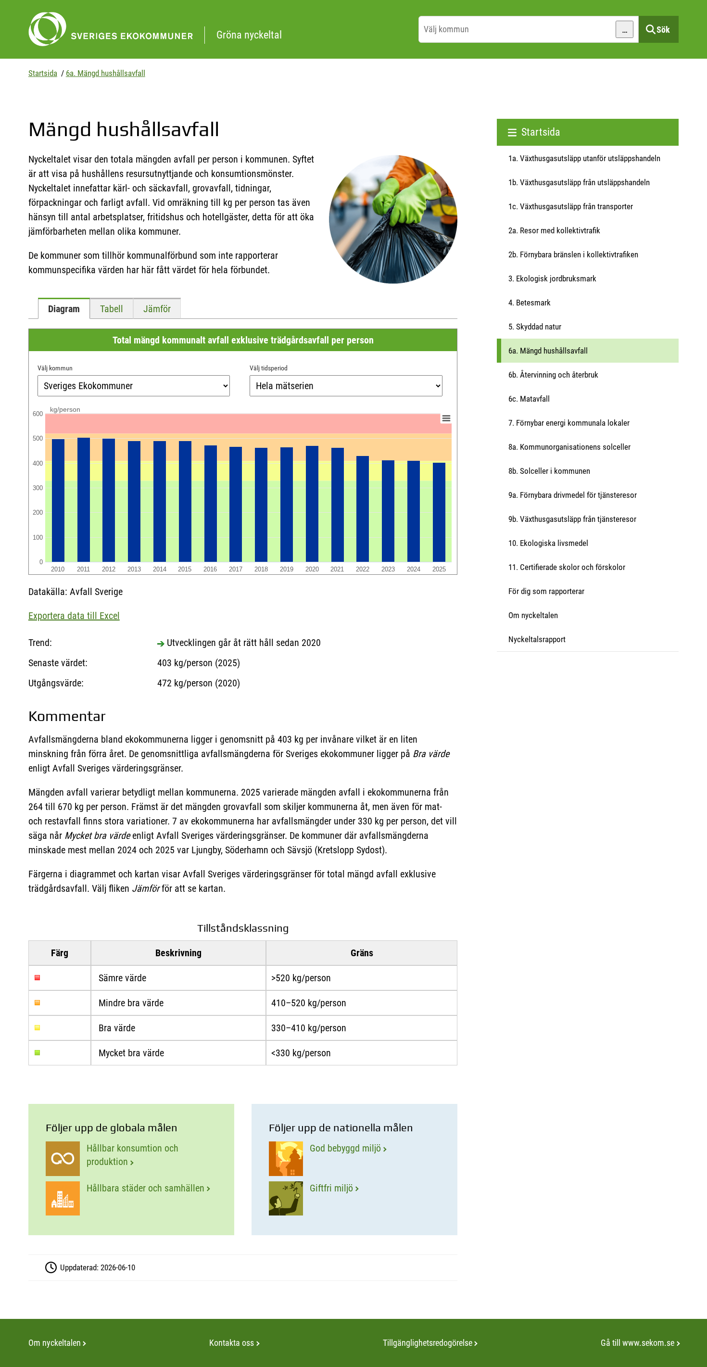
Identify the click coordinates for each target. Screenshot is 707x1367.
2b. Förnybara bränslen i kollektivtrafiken (573, 254)
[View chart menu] (446, 418)
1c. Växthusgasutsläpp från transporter (570, 206)
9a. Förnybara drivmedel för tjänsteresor (572, 495)
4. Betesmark (529, 302)
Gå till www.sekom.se (637, 1343)
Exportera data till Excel (74, 615)
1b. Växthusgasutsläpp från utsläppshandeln (579, 182)
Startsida (42, 73)
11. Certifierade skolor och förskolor (566, 567)
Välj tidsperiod (269, 368)
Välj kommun (55, 368)
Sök (663, 30)
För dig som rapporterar (546, 591)
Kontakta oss (231, 1343)
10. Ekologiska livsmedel (548, 543)
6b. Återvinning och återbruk (553, 375)
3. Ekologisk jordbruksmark (552, 278)
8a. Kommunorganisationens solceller (569, 447)
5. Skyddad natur (534, 326)
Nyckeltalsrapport (537, 639)
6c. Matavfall (529, 399)
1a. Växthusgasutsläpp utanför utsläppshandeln (584, 158)
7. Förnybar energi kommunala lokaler (569, 423)
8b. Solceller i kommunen (549, 471)
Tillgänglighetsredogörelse (427, 1343)
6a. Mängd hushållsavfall (105, 73)
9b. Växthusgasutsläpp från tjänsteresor (572, 519)
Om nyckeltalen (533, 615)
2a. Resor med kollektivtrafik (554, 230)
